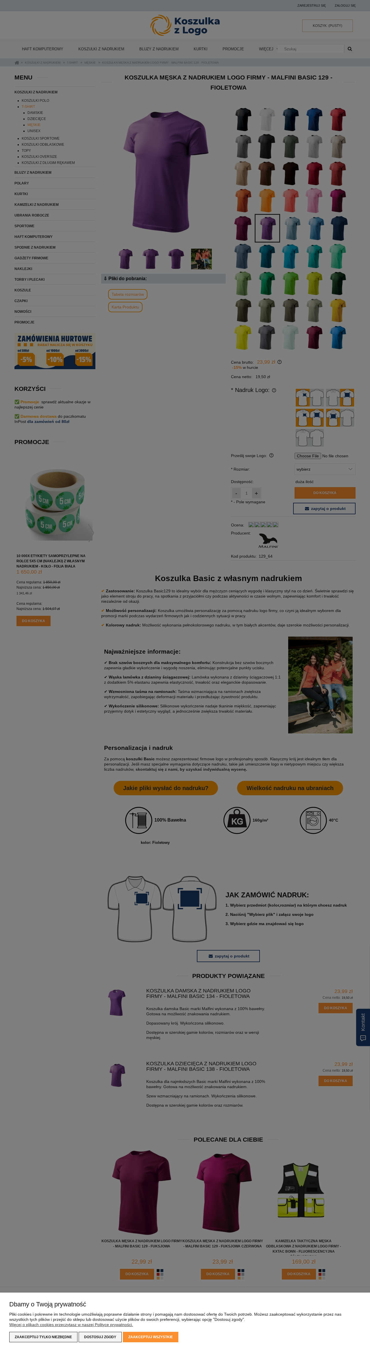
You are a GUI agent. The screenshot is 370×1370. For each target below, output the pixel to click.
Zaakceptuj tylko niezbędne (43, 1337)
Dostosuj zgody (100, 1337)
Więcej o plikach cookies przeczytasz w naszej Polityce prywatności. (71, 1324)
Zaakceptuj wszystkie (150, 1337)
